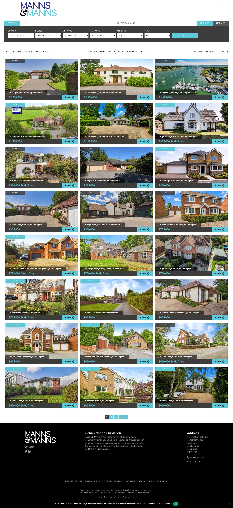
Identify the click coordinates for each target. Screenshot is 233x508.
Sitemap (161, 481)
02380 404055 (197, 457)
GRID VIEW (205, 23)
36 (228, 51)
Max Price (95, 31)
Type (146, 31)
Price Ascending (32, 51)
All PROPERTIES (115, 51)
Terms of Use (73, 481)
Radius (38, 31)
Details (68, 97)
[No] (229, 503)
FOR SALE (12, 23)
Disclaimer (114, 481)
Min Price (67, 31)
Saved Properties (135, 51)
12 (218, 51)
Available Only (96, 51)
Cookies (129, 481)
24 (223, 51)
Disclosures (145, 481)
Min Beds (121, 31)
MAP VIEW (220, 23)
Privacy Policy (95, 481)
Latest (45, 51)
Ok (176, 504)
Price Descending (13, 51)
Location (12, 31)
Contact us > (196, 461)
